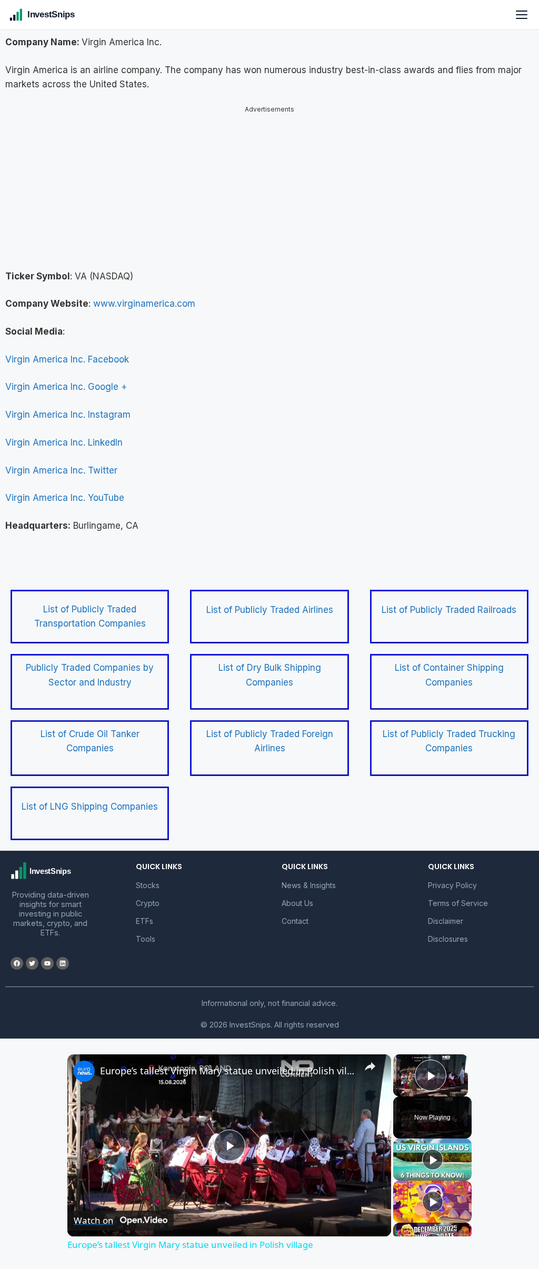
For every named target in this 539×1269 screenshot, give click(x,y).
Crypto (147, 894)
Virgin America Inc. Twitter (61, 461)
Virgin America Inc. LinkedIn (64, 433)
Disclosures (448, 929)
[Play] (432, 1150)
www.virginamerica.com (144, 294)
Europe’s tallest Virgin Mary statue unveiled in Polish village (227, 1061)
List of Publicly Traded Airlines (269, 601)
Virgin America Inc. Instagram (68, 405)
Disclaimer (445, 912)
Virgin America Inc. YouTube (64, 489)
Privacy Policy (452, 876)
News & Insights (309, 876)
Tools (145, 929)
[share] (370, 1057)
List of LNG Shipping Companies (90, 797)
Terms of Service (458, 894)
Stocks (147, 876)
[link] (84, 1062)
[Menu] (522, 14)
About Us (297, 894)
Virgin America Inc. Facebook (67, 350)
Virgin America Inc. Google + (66, 377)
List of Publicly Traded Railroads (449, 601)
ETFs (144, 912)
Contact (295, 912)
